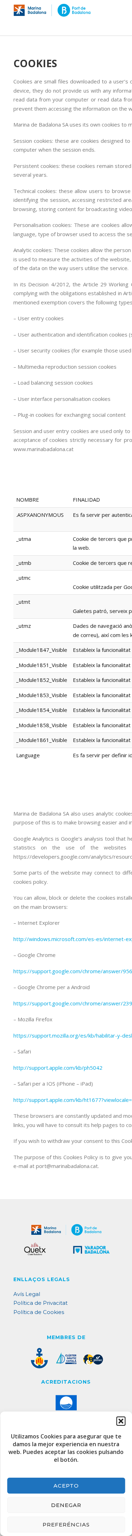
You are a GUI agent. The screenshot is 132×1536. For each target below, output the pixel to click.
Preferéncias (66, 1524)
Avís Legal (26, 1294)
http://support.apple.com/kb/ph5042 (57, 1067)
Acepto (66, 1485)
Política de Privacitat (40, 1303)
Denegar (66, 1505)
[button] (121, 1421)
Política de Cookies (38, 1312)
